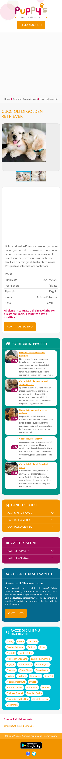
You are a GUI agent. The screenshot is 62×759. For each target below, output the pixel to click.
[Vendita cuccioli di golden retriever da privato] (11, 442)
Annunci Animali (22, 98)
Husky (10, 641)
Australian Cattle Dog (17, 699)
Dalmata (11, 670)
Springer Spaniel (15, 693)
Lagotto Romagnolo (40, 658)
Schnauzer (35, 676)
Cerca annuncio (31, 24)
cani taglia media (49, 98)
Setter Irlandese (14, 687)
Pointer (45, 687)
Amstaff (11, 653)
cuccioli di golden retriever (31, 439)
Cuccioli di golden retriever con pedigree (33, 411)
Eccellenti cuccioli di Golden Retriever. (32, 354)
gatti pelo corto (18, 551)
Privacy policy (50, 735)
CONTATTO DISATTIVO (20, 326)
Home (7, 98)
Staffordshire (25, 664)
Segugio (10, 664)
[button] (57, 147)
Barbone (22, 676)
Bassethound (42, 670)
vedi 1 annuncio (26, 725)
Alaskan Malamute (16, 681)
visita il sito (16, 613)
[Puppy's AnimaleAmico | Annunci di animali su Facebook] (28, 754)
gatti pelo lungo (18, 557)
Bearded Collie (34, 693)
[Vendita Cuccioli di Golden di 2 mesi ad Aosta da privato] (11, 468)
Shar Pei (49, 676)
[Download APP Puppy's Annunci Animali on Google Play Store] (31, 748)
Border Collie (25, 653)
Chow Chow (25, 670)
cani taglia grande (19, 526)
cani (35, 98)
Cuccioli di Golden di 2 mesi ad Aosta (33, 466)
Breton (10, 676)
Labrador (32, 641)
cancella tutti (10, 725)
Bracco (32, 681)
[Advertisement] (31, 64)
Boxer (42, 647)
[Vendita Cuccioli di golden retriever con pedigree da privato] (11, 414)
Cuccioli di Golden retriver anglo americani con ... (34, 383)
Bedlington (12, 704)
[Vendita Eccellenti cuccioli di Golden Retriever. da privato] (11, 356)
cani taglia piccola (20, 513)
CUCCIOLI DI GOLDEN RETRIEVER (22, 114)
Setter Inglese (42, 664)
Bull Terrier (32, 687)
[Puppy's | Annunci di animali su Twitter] (34, 754)
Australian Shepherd (17, 658)
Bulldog (31, 647)
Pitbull (20, 641)
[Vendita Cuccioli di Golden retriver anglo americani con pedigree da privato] (11, 385)
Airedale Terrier (40, 699)
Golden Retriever (15, 647)
